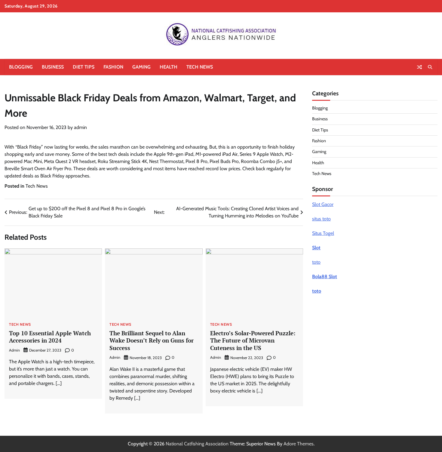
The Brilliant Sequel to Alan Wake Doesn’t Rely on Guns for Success (151, 340)
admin (80, 127)
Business (53, 67)
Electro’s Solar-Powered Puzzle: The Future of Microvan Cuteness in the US (253, 340)
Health (168, 67)
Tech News (199, 67)
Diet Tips (83, 67)
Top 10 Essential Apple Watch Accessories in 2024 (50, 336)
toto (316, 262)
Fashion (113, 67)
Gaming (141, 67)
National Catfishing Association (197, 444)
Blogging (21, 67)
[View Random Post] (419, 67)
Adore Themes (299, 444)
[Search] (429, 67)
